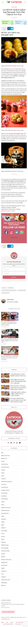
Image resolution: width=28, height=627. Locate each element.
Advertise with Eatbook (8, 612)
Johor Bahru (4, 530)
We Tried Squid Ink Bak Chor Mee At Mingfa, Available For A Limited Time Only (9, 341)
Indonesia (3, 519)
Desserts (3, 478)
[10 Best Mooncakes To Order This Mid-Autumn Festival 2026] (5, 375)
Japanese (3, 527)
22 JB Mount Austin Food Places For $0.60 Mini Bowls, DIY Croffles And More (18, 393)
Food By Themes (5, 490)
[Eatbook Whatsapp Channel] (21, 232)
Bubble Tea (4, 458)
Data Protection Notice (8, 624)
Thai (2, 574)
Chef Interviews (5, 467)
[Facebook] (8, 28)
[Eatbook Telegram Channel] (16, 232)
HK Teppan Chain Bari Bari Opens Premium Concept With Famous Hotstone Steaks (9, 323)
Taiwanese (3, 571)
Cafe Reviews (4, 464)
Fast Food (3, 484)
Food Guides (4, 493)
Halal (2, 504)
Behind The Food (5, 455)
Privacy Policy (18, 624)
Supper (3, 568)
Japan (2, 525)
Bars (2, 452)
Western (3, 585)
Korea (2, 533)
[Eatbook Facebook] (6, 232)
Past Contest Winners (20, 622)
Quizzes (3, 553)
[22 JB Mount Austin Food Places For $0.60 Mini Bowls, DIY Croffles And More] (5, 393)
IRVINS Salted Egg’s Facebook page (15, 130)
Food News (14, 6)
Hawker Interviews (6, 507)
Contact (12, 622)
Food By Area (4, 487)
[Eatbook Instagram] (11, 232)
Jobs (7, 622)
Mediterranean (5, 545)
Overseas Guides (5, 550)
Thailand (3, 576)
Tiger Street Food (5, 579)
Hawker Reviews (5, 510)
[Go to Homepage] (14, 2)
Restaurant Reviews (6, 559)
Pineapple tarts (21, 290)
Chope (2, 473)
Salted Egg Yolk (5, 292)
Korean (3, 536)
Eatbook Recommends (6, 481)
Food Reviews (4, 498)
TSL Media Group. (5, 619)
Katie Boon (10, 299)
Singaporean (4, 562)
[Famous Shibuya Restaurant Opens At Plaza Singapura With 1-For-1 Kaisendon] (5, 381)
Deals (2, 475)
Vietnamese (4, 582)
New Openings (4, 548)
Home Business (5, 513)
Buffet (2, 461)
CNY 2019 (4, 287)
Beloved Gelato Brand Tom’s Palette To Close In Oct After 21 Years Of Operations (9, 358)
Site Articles (4, 565)
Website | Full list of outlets (8, 211)
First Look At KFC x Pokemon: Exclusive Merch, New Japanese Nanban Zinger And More (18, 387)
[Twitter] (11, 28)
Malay (2, 539)
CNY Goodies (10, 287)
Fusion (3, 501)
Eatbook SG (14, 237)
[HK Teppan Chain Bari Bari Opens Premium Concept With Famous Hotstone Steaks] (5, 400)
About (2, 622)
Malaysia (3, 542)
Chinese (3, 470)
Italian (2, 522)
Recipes (3, 556)
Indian (2, 516)
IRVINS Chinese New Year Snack (9, 290)
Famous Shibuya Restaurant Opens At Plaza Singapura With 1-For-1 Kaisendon (18, 381)
